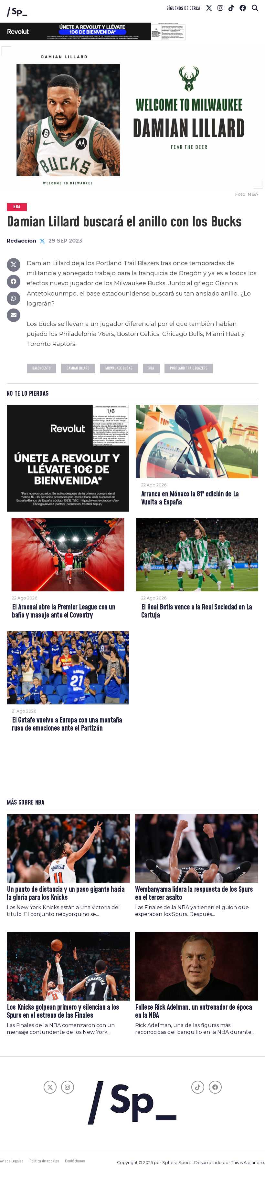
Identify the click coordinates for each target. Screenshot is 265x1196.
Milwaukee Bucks (118, 368)
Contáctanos (75, 1161)
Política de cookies (44, 1161)
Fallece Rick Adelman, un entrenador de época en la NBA (193, 1012)
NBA (151, 368)
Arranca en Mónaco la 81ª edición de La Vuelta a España (190, 498)
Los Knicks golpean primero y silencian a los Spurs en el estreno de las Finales (63, 1012)
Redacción (21, 241)
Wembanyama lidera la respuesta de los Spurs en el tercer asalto (194, 894)
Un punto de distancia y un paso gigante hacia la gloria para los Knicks (65, 894)
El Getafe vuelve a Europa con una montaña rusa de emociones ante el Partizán (67, 725)
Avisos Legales (12, 1161)
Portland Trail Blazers (188, 368)
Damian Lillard (78, 368)
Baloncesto (41, 368)
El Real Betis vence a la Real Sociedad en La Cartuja (196, 611)
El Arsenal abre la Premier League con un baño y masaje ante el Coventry (63, 611)
